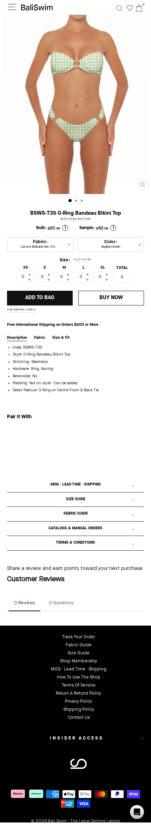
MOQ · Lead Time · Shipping (76, 485)
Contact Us (79, 718)
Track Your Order (78, 637)
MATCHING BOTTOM (75, 219)
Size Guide (75, 499)
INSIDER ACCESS (77, 738)
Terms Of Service (78, 685)
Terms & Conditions (75, 543)
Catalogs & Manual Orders (75, 528)
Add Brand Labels (21, 309)
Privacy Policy (78, 702)
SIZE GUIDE (82, 259)
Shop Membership (78, 661)
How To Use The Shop (78, 677)
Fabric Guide (76, 514)
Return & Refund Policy (78, 693)
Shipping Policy (78, 710)
